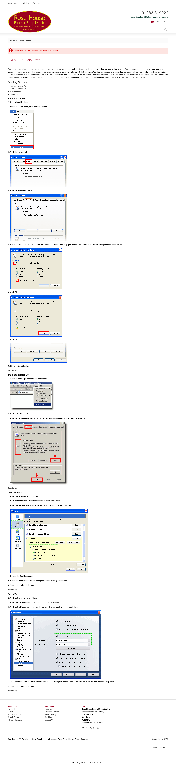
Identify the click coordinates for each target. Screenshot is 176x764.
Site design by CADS (160, 739)
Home (12, 41)
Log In (45, 3)
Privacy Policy (50, 714)
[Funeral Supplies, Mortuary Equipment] (48, 22)
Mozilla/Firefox (16, 92)
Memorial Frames (14, 714)
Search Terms (13, 717)
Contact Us (49, 720)
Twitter (10, 712)
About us (48, 709)
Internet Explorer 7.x (18, 86)
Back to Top (12, 370)
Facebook (11, 709)
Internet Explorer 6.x (18, 89)
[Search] (165, 29)
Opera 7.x (14, 94)
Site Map (48, 717)
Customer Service (52, 712)
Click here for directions (91, 728)
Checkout (36, 3)
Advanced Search (15, 720)
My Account (12, 3)
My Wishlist (24, 3)
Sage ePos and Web (85, 763)
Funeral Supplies (158, 747)
